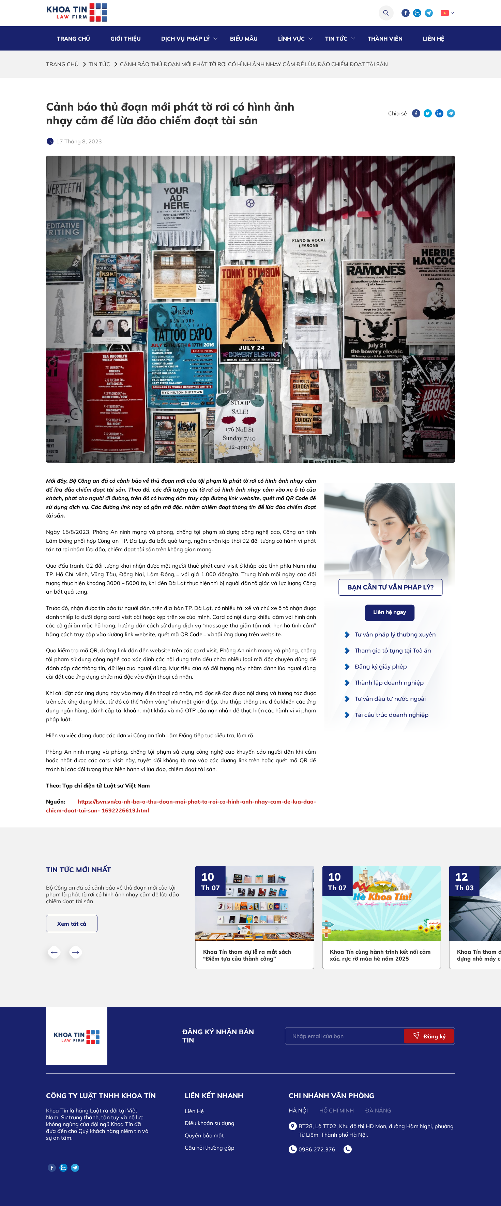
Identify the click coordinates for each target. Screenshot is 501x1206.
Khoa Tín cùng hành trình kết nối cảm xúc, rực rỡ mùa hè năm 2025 (371, 955)
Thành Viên (385, 38)
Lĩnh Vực (291, 38)
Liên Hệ (433, 38)
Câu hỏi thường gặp (209, 1147)
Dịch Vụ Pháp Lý (185, 38)
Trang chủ (62, 64)
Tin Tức (336, 38)
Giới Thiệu (125, 38)
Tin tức (99, 64)
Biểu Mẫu (244, 38)
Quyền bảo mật (204, 1135)
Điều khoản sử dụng (209, 1123)
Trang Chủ (73, 38)
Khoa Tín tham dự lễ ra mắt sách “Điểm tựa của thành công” (238, 955)
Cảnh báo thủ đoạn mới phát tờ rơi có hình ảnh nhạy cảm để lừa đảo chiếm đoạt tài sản (254, 64)
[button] (54, 952)
